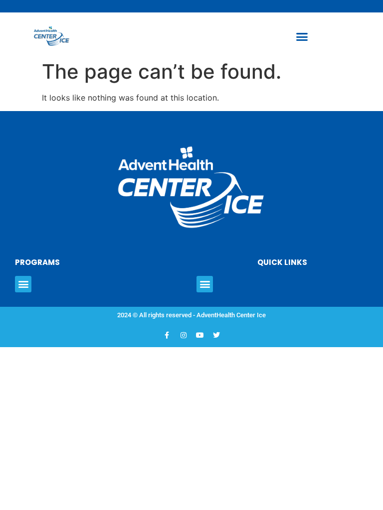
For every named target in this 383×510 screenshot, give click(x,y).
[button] (302, 36)
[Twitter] (216, 335)
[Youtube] (200, 335)
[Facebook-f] (167, 335)
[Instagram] (184, 335)
